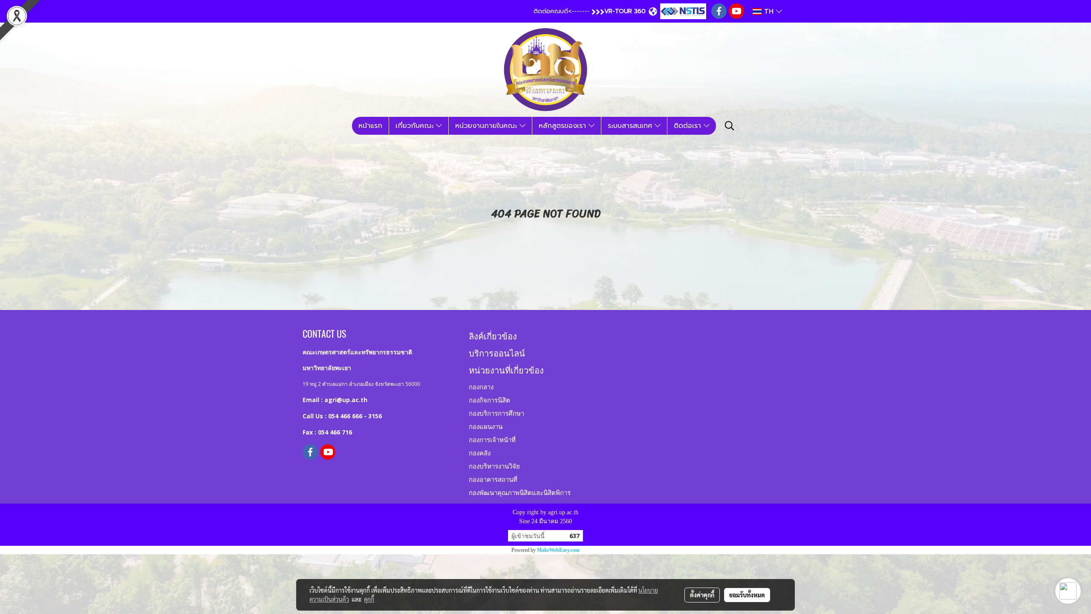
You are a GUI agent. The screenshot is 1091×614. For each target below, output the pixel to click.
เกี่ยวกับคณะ (415, 126)
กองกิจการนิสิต (489, 399)
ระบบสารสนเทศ (631, 126)
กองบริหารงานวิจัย (494, 465)
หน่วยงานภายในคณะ (487, 126)
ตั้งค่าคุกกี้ (702, 595)
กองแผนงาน (485, 426)
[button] (729, 126)
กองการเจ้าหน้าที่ (492, 439)
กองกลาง (481, 386)
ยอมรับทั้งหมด (747, 595)
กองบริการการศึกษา (496, 413)
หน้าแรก (370, 126)
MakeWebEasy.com (558, 550)
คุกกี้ (369, 599)
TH (769, 11)
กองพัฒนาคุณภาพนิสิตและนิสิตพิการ (520, 492)
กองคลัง (480, 452)
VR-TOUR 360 (625, 11)
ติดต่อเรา (689, 126)
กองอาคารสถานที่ (493, 479)
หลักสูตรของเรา (564, 126)
